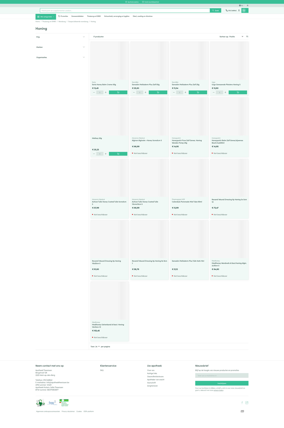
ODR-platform (89, 411)
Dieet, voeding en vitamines (49, 36)
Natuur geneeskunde (49, 58)
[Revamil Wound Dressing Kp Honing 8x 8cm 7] (150, 239)
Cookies (79, 411)
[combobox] (125, 10)
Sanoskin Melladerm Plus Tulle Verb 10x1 (188, 261)
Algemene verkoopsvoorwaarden (48, 411)
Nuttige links (152, 373)
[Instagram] (246, 402)
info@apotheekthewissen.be (57, 382)
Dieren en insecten (49, 70)
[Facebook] (242, 402)
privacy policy (218, 390)
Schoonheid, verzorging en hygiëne (49, 28)
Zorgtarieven (152, 385)
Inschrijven (222, 383)
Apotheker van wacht (155, 379)
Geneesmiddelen (49, 76)
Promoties (41, 22)
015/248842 (47, 380)
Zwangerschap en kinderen (49, 44)
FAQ (102, 370)
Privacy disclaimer (68, 411)
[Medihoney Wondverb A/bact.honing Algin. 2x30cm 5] (229, 239)
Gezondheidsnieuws (155, 376)
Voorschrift (151, 382)
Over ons (150, 370)
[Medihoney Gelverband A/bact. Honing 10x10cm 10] (110, 301)
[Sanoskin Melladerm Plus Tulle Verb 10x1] (190, 239)
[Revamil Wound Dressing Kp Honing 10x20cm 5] (110, 239)
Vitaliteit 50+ (49, 51)
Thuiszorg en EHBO (49, 64)
